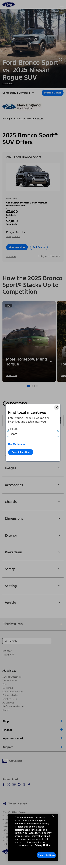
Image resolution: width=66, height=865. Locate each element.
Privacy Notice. (43, 845)
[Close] (56, 407)
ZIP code (13, 428)
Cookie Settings (46, 855)
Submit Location (20, 452)
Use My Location (17, 444)
